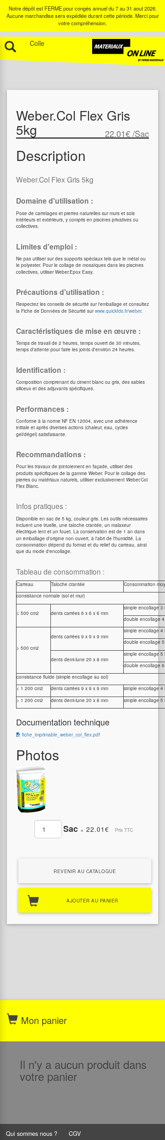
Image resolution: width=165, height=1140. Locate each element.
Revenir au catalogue (85, 871)
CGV (75, 1133)
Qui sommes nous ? (31, 1133)
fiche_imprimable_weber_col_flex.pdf (60, 734)
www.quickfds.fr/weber (118, 311)
